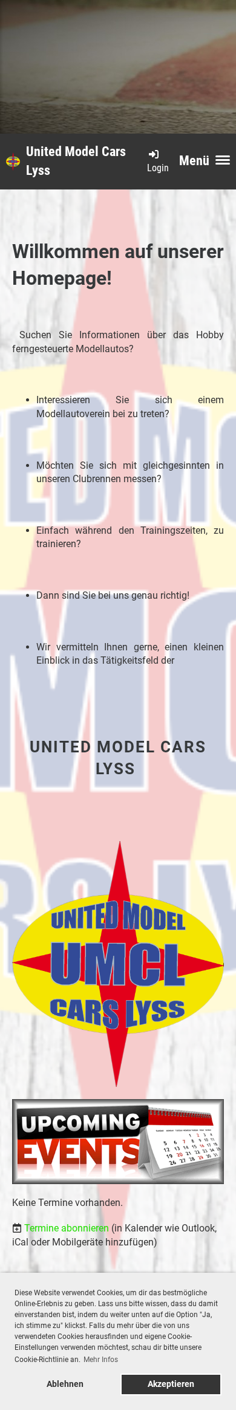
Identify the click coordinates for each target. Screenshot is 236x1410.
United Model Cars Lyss (76, 161)
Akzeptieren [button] (171, 1384)
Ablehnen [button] (65, 1384)
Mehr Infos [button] (101, 1359)
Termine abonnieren (66, 1228)
